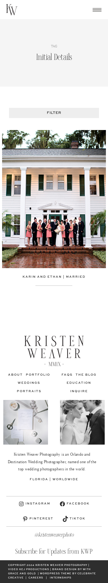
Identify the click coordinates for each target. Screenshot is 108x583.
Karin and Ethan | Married (54, 276)
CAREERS (35, 578)
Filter (54, 113)
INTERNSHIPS (60, 578)
